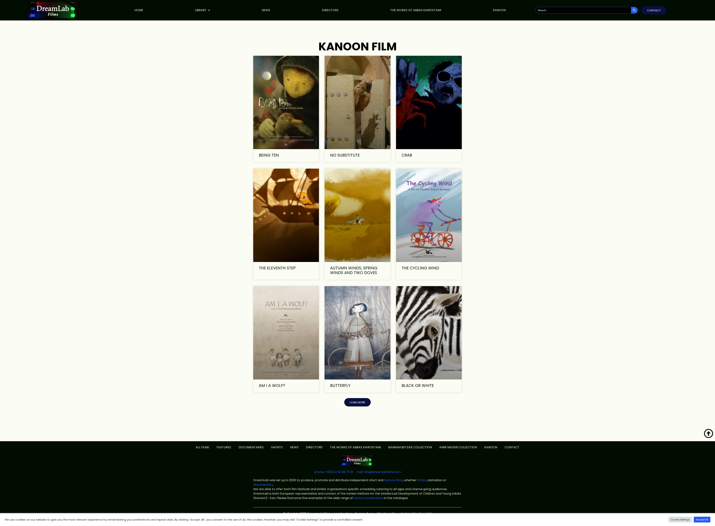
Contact (512, 447)
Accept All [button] (702, 519)
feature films (393, 480)
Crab (407, 155)
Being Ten (269, 155)
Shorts (277, 447)
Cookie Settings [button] (680, 519)
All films (202, 447)
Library (200, 10)
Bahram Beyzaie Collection (410, 447)
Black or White (418, 385)
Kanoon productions (368, 498)
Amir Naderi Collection (458, 447)
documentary (263, 484)
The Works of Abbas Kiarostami (415, 10)
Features (224, 447)
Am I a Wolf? (272, 385)
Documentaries (251, 447)
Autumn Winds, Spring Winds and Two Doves (353, 270)
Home (138, 10)
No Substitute (345, 155)
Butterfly (340, 385)
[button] (357, 402)
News (266, 10)
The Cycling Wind (420, 268)
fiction (421, 480)
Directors (330, 10)
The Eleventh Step (277, 268)
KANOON (499, 10)
